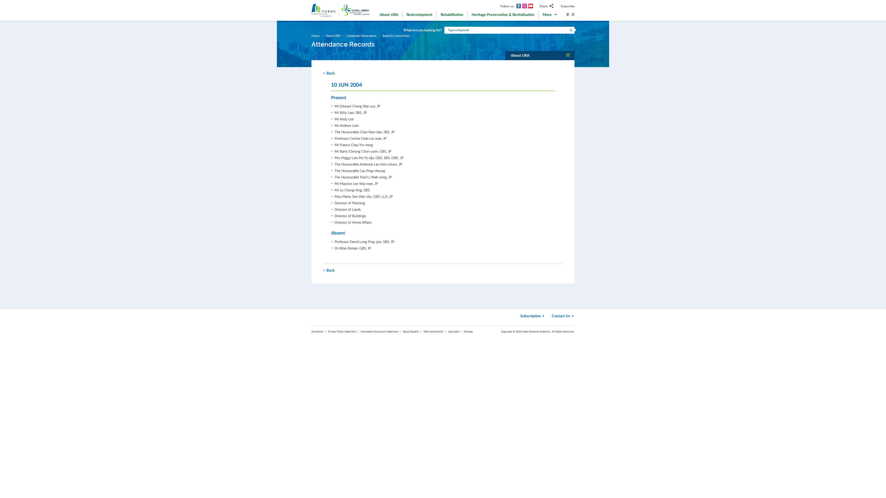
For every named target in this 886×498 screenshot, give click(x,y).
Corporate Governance (362, 36)
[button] (549, 16)
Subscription (531, 316)
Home (315, 36)
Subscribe (568, 6)
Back (330, 73)
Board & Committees (396, 36)
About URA (333, 36)
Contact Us (561, 316)
